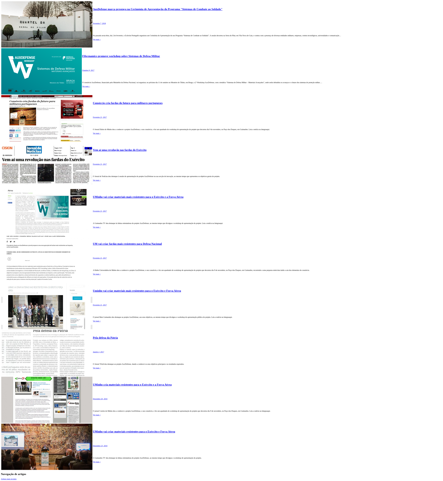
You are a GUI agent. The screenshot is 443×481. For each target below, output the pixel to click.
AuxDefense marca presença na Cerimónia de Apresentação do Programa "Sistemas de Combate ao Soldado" (157, 9)
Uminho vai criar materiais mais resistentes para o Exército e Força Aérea (137, 290)
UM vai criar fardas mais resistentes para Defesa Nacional (127, 243)
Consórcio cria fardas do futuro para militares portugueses (128, 102)
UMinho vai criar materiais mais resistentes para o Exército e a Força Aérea (138, 196)
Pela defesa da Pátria (105, 337)
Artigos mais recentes (8, 479)
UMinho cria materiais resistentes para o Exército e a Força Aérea (132, 384)
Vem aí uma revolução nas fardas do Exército (120, 149)
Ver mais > (97, 39)
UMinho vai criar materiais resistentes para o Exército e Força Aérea (134, 431)
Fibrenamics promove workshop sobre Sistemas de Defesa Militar (121, 56)
